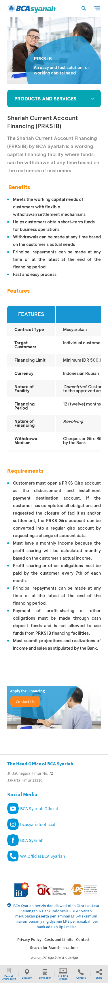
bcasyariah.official (37, 824)
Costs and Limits (58, 939)
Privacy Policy (29, 939)
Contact (83, 939)
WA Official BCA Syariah (42, 856)
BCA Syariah (31, 840)
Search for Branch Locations (54, 947)
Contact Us (25, 701)
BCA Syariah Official (39, 808)
